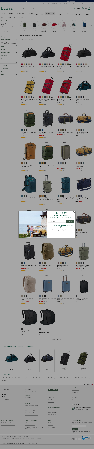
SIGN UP (70, 221)
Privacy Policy (61, 230)
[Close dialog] (74, 212)
